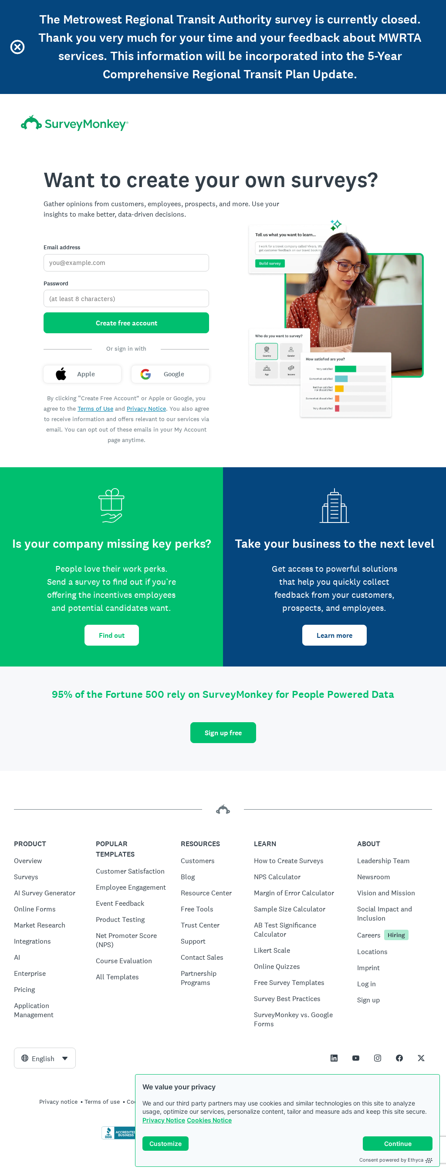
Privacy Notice (163, 1120)
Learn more (334, 635)
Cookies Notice (209, 1120)
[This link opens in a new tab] (334, 1058)
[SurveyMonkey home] (74, 123)
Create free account (126, 323)
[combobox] (45, 1058)
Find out (112, 635)
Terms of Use (95, 408)
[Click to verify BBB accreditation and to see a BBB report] (119, 1138)
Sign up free (223, 732)
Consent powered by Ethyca (391, 1160)
